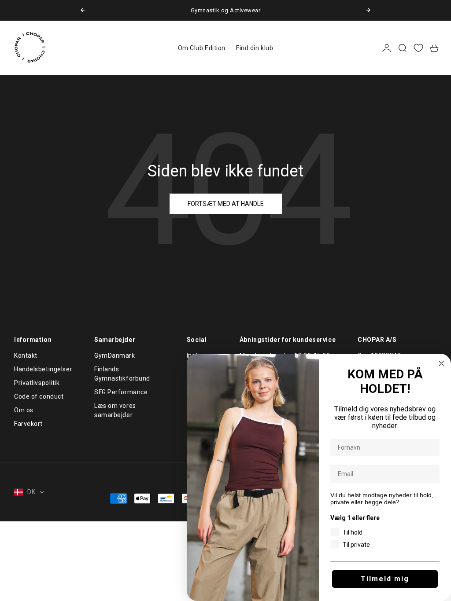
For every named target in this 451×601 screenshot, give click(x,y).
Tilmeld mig (385, 579)
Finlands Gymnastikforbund (122, 374)
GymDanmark (114, 355)
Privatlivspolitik (37, 382)
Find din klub (254, 47)
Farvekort (28, 423)
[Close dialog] (441, 363)
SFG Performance (121, 392)
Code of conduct (38, 396)
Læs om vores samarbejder (115, 410)
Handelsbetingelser (43, 369)
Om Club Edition (202, 47)
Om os (23, 410)
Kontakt (25, 355)
